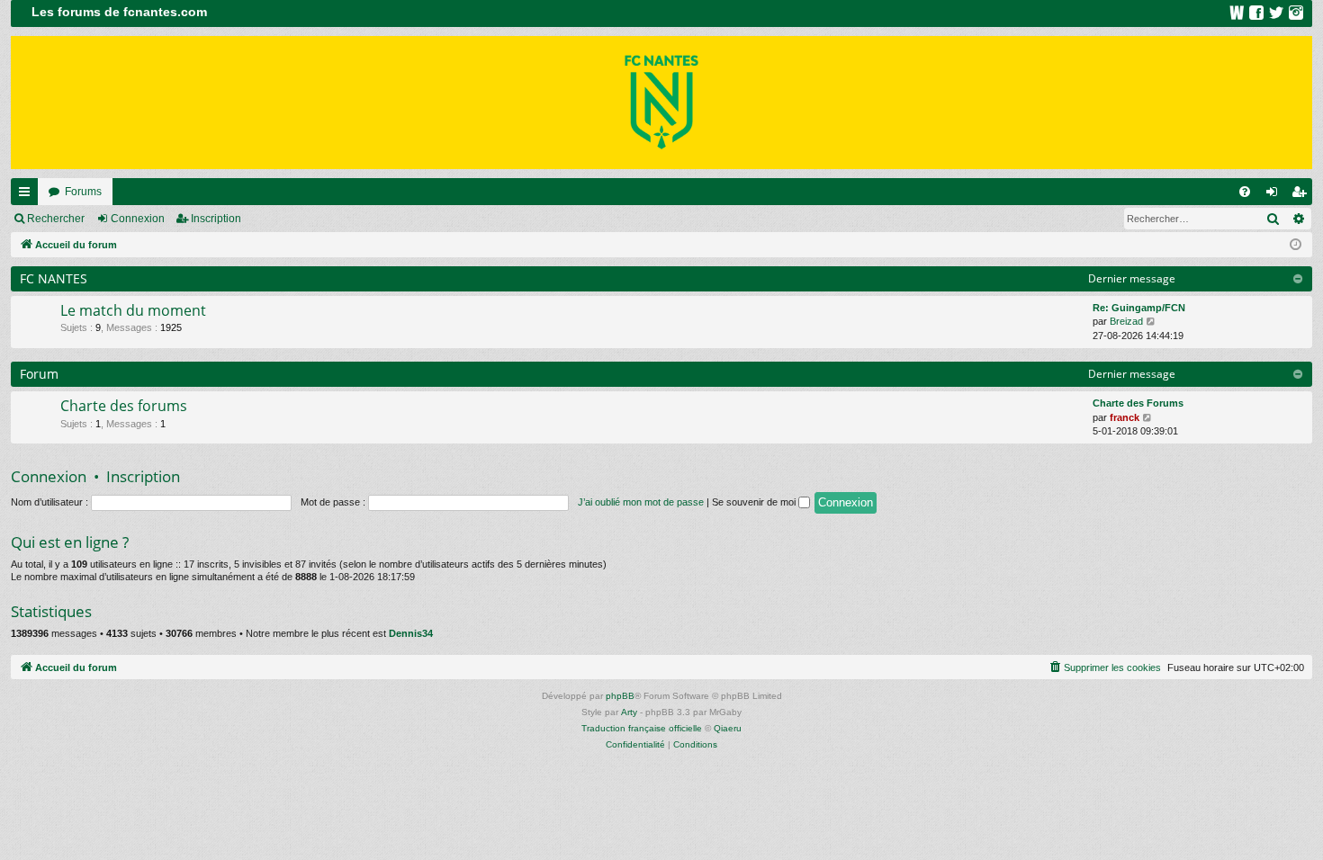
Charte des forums (123, 406)
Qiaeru (728, 728)
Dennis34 (411, 633)
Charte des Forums (1138, 403)
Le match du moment (133, 310)
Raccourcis (28, 195)
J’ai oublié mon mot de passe (641, 502)
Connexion (138, 218)
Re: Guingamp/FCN (1139, 307)
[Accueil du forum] (661, 102)
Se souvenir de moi (755, 502)
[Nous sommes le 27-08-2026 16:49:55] (1295, 245)
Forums (83, 191)
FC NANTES (53, 278)
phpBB (620, 696)
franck (1124, 417)
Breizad (1126, 321)
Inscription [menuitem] (1302, 195)
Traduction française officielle (641, 728)
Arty (629, 712)
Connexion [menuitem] (1275, 195)
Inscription (216, 218)
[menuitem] (1244, 191)
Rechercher (56, 218)
